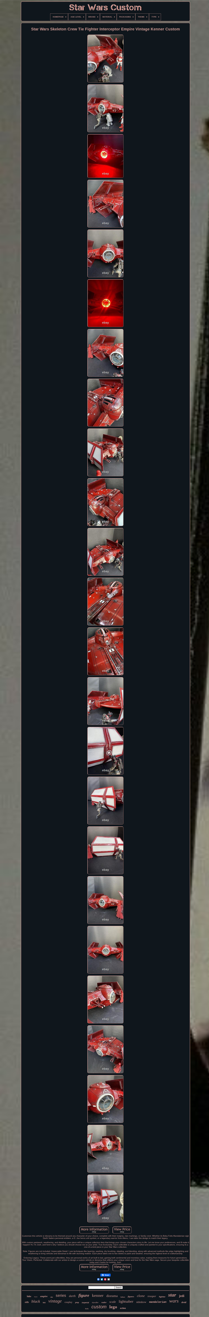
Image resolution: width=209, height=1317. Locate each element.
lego (113, 1306)
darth (72, 1296)
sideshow (141, 1302)
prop (77, 1302)
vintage (55, 1300)
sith (27, 1302)
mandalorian (157, 1302)
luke (29, 1296)
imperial (85, 1303)
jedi (181, 1296)
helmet (123, 1297)
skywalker (95, 1302)
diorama (112, 1296)
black (35, 1301)
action (123, 1308)
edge (51, 1297)
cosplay (68, 1302)
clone (141, 1296)
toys (35, 1297)
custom (98, 1306)
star (172, 1295)
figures (131, 1296)
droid (183, 1302)
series (61, 1295)
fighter (162, 1297)
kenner (98, 1295)
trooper (152, 1296)
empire (43, 1296)
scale (112, 1301)
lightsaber (126, 1301)
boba (87, 1308)
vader (103, 1302)
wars (174, 1300)
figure (83, 1295)
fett (44, 1303)
